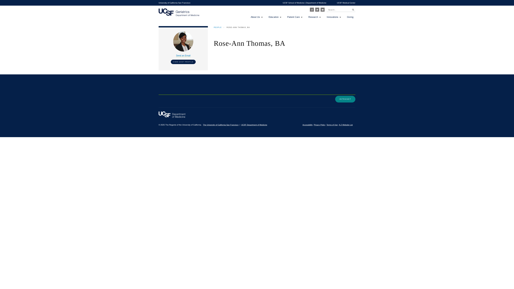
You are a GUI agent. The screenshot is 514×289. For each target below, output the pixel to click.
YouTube (323, 10)
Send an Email (183, 55)
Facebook (312, 10)
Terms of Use (332, 125)
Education (274, 17)
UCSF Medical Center (346, 3)
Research (313, 17)
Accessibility (308, 125)
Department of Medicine (316, 3)
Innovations (332, 17)
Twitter (317, 10)
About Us (255, 17)
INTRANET (345, 99)
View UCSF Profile (183, 62)
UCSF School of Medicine (293, 3)
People (218, 27)
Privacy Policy (319, 125)
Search (352, 10)
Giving (350, 17)
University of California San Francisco (174, 3)
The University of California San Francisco (221, 125)
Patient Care (293, 17)
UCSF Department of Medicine (254, 125)
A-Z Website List (346, 125)
